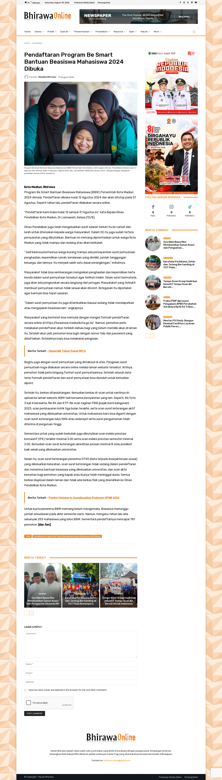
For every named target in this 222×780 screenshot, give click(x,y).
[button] (194, 32)
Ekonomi (118, 594)
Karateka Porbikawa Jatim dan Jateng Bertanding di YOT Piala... (179, 264)
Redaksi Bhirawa (47, 77)
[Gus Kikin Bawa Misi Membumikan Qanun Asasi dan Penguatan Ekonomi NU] (42, 585)
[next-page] (31, 613)
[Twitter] (188, 3)
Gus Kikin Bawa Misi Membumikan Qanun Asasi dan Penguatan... (178, 244)
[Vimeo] (192, 3)
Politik (166, 297)
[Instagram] (184, 3)
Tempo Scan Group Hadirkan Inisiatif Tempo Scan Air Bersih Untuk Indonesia (119, 600)
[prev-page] (26, 613)
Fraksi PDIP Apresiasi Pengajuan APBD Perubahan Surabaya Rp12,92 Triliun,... (179, 303)
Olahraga (80, 594)
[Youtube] (196, 3)
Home (27, 43)
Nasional (167, 317)
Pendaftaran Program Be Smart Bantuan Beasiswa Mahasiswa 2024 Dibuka (67, 536)
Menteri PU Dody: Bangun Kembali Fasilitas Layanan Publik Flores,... (179, 323)
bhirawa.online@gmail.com (117, 760)
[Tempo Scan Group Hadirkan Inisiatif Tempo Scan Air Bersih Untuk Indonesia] (118, 585)
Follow (171, 205)
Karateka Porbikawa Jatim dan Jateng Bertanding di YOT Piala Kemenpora (81, 600)
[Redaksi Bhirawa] (26, 77)
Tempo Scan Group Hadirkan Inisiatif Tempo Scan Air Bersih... (180, 284)
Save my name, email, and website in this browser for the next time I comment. (68, 690)
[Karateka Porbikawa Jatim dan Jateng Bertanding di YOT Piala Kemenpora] (80, 585)
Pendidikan (37, 43)
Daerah (42, 594)
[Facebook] (180, 3)
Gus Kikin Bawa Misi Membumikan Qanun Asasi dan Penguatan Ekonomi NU (42, 600)
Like (153, 205)
